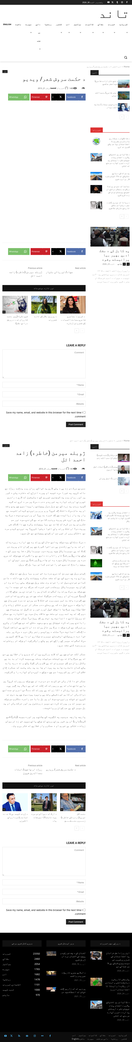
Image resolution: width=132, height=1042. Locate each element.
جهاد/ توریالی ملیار (59, 272)
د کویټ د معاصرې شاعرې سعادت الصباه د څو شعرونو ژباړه (73, 320)
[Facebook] (127, 2)
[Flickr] (42, 1036)
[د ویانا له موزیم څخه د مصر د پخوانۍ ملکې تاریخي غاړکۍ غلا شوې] (96, 205)
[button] (126, 57)
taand (53, 88)
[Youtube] (109, 2)
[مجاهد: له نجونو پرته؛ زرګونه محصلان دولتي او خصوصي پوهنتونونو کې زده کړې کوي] (96, 189)
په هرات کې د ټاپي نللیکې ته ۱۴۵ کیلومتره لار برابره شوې (117, 176)
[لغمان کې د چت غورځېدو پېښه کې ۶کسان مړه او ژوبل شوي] (51, 953)
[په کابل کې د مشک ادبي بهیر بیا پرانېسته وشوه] (110, 237)
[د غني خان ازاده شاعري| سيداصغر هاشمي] (124, 84)
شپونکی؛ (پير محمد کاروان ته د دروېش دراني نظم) (17, 320)
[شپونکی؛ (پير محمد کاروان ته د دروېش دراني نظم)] (15, 305)
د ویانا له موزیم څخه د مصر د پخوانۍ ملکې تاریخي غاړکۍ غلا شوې (118, 205)
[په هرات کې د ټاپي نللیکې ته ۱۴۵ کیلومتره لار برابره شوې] (96, 176)
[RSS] (19, 1036)
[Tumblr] (117, 2)
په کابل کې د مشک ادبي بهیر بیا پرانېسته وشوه (114, 255)
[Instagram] (122, 2)
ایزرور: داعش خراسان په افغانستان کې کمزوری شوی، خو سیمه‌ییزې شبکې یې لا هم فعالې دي (118, 960)
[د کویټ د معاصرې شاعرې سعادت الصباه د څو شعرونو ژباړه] (73, 305)
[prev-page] (82, 330)
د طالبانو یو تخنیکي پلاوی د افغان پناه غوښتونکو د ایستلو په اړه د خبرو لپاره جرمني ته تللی (118, 160)
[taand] (67, 88)
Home (127, 66)
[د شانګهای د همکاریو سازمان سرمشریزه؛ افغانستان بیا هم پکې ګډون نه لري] (96, 141)
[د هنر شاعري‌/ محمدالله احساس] (124, 95)
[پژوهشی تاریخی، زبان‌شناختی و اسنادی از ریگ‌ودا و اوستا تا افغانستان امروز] (96, 982)
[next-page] (77, 330)
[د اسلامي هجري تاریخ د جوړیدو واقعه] (51, 973)
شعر (114, 66)
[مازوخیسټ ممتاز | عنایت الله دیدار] (124, 107)
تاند (119, 264)
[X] (112, 2)
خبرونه (96, 130)
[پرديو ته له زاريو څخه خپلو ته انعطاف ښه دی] (51, 989)
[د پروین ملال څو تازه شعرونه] (44, 305)
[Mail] (27, 1036)
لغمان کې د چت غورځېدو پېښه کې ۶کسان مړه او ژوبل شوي (73, 956)
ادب (120, 66)
